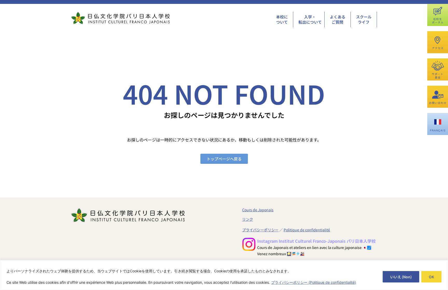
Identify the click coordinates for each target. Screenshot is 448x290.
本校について (282, 19)
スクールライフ (364, 19)
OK (431, 276)
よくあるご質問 (337, 19)
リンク (247, 219)
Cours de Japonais (258, 209)
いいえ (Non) (401, 276)
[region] (224, 275)
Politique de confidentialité (307, 229)
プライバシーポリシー (260, 229)
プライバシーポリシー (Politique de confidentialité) (313, 282)
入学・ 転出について (310, 19)
